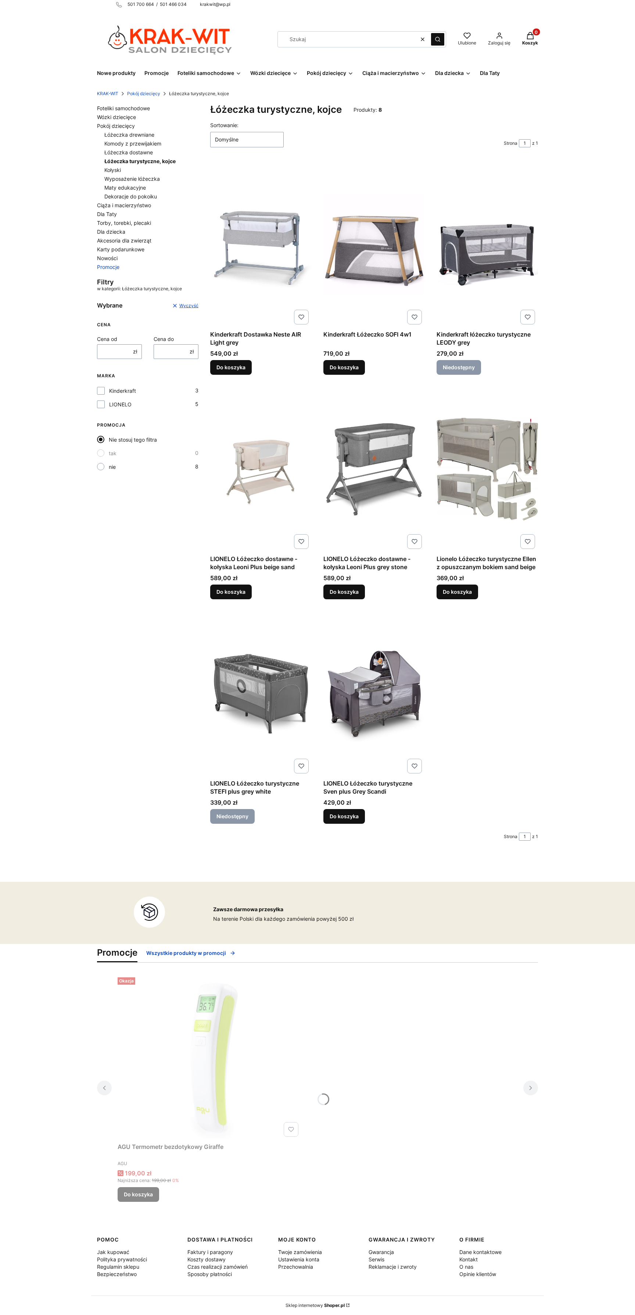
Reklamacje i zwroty (393, 1267)
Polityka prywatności (122, 1259)
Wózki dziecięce (116, 117)
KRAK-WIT (107, 93)
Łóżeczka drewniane (129, 135)
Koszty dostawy (206, 1259)
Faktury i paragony (210, 1252)
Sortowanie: (224, 125)
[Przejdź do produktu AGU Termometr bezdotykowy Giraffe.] (209, 1057)
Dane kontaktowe (480, 1252)
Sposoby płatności (209, 1274)
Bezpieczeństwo (117, 1274)
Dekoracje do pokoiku (130, 196)
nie (112, 467)
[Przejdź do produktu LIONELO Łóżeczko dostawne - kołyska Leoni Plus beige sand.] (261, 469)
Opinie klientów (477, 1274)
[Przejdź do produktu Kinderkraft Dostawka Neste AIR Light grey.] (261, 244)
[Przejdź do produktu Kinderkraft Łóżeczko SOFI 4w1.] (374, 244)
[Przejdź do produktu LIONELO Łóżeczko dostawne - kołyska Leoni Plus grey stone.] (374, 469)
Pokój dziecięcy (143, 93)
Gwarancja (381, 1252)
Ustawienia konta (298, 1259)
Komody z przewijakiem (132, 143)
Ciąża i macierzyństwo (124, 205)
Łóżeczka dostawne (128, 152)
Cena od (107, 339)
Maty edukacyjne (125, 187)
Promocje (108, 267)
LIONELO (120, 404)
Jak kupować (113, 1252)
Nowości (107, 258)
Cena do (164, 339)
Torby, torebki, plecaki (124, 223)
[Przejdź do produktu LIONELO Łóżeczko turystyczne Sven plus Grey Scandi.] (374, 693)
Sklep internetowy (315, 1305)
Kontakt (468, 1259)
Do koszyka (230, 367)
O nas (466, 1267)
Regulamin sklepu (118, 1267)
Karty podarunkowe (120, 249)
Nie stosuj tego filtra (133, 439)
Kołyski (112, 170)
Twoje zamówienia (300, 1252)
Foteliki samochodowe (123, 108)
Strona (510, 143)
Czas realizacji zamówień (217, 1267)
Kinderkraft (122, 391)
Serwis (376, 1259)
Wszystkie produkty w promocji (186, 953)
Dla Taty (107, 214)
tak (112, 453)
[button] (437, 39)
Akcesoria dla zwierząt (124, 240)
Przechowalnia (295, 1267)
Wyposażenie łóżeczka (132, 179)
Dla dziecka (111, 232)
